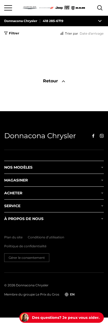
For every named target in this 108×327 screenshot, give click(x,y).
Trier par (71, 33)
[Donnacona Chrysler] (54, 8)
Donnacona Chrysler (20, 21)
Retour (51, 80)
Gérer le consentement (27, 258)
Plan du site (13, 237)
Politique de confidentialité (25, 246)
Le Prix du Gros (47, 294)
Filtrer (14, 33)
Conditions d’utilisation (46, 237)
